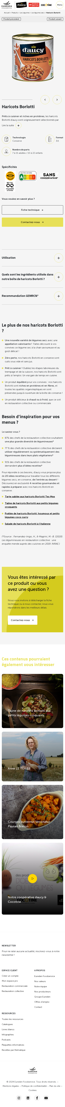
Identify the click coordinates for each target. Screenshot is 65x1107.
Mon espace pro (10, 981)
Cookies (33, 1090)
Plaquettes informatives (13, 1045)
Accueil (7, 13)
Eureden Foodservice (44, 976)
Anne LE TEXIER (19, 768)
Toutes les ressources (12, 1019)
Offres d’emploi (41, 1002)
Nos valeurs (40, 981)
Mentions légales (11, 1086)
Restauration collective (13, 991)
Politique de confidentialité (34, 1086)
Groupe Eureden (42, 997)
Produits (15, 13)
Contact (38, 1007)
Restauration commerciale (15, 986)
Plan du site (54, 1086)
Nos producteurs (42, 991)
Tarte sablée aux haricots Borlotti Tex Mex (30, 496)
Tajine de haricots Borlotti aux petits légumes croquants (29, 713)
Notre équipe (40, 986)
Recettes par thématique (13, 1050)
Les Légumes (24, 13)
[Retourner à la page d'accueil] (8, 5)
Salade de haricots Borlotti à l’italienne (27, 523)
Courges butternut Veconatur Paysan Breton (29, 824)
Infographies (8, 1034)
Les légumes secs (37, 13)
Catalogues (7, 1024)
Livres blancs (8, 1029)
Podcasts (6, 1039)
